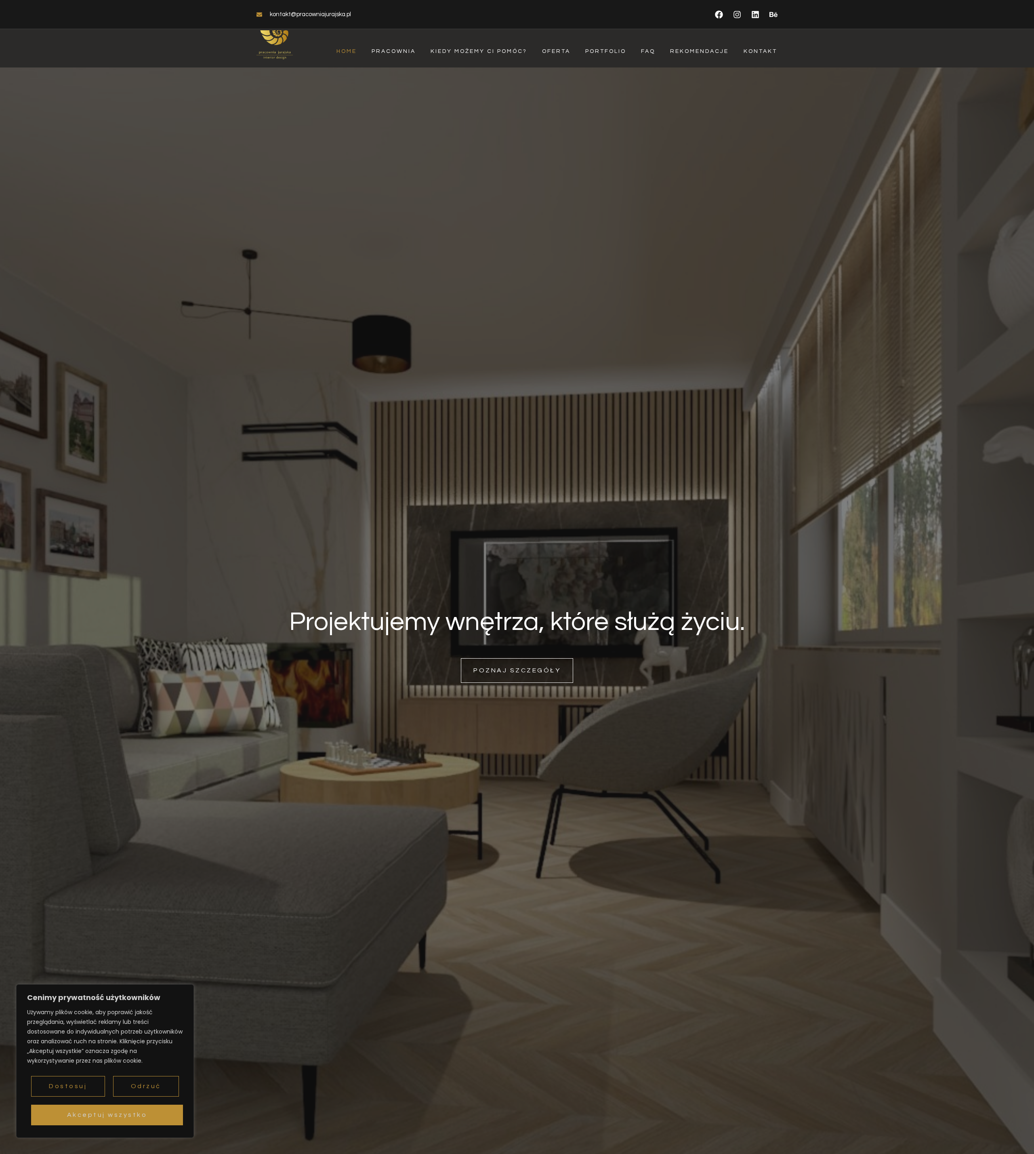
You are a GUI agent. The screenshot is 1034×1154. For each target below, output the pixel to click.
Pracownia (394, 51)
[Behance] (773, 15)
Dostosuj (68, 1086)
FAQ (648, 51)
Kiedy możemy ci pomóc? (479, 51)
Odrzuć (146, 1086)
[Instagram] (737, 15)
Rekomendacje (699, 51)
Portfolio (605, 51)
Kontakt (760, 51)
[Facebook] (719, 15)
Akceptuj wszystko (107, 1115)
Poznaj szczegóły (517, 670)
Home (346, 51)
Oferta (556, 51)
